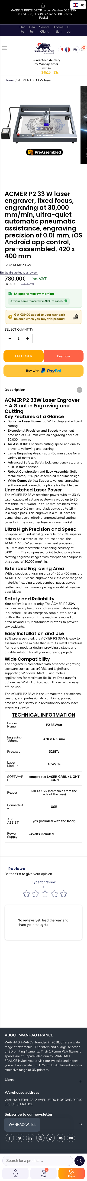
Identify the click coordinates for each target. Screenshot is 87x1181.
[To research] (79, 1161)
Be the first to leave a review (19, 272)
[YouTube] (71, 1138)
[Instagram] (40, 1138)
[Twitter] (20, 1138)
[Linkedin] (30, 1138)
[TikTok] (50, 1138)
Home (9, 80)
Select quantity (19, 329)
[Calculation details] (65, 300)
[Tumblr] (61, 1138)
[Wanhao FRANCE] (43, 49)
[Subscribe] (80, 1124)
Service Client (44, 29)
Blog (69, 29)
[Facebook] (10, 1138)
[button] (5, 48)
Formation (58, 29)
